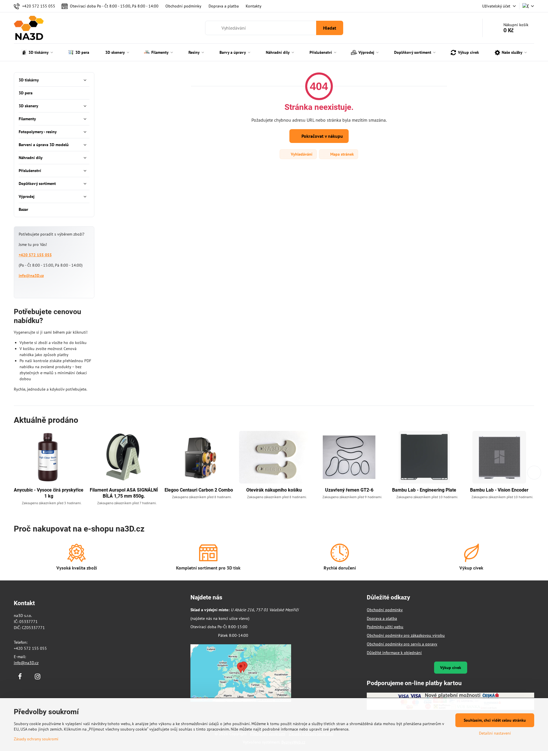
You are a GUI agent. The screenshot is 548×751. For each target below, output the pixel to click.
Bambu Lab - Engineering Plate (424, 490)
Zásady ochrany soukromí (36, 739)
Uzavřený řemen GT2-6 (349, 490)
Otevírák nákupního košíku (274, 490)
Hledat (329, 28)
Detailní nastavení (495, 733)
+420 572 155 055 (35, 254)
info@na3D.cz (31, 275)
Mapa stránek (341, 154)
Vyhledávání (301, 154)
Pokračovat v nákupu (321, 136)
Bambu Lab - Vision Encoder (499, 490)
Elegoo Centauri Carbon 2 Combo (199, 490)
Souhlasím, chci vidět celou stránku (495, 720)
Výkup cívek (450, 667)
